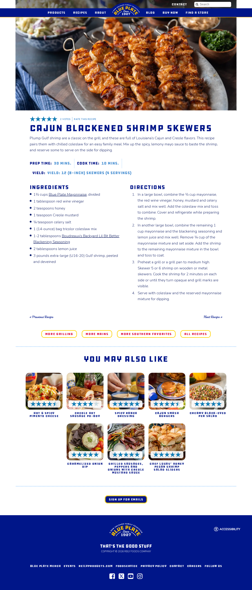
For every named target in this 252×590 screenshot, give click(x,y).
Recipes (80, 13)
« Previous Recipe (41, 317)
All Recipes (195, 334)
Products (56, 13)
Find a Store (197, 13)
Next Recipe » (213, 317)
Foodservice (127, 566)
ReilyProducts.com (96, 566)
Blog (150, 13)
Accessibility (230, 529)
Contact (179, 4)
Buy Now (172, 13)
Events (70, 566)
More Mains (97, 334)
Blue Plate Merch (45, 566)
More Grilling (59, 334)
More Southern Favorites (146, 334)
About (100, 13)
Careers (194, 566)
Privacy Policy (154, 566)
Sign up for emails (126, 499)
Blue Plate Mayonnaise (68, 194)
